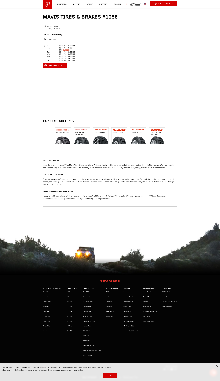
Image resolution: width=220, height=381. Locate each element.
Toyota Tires (46, 326)
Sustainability (147, 306)
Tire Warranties (128, 302)
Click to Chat (166, 292)
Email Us (164, 297)
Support (103, 4)
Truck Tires (86, 336)
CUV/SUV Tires (87, 331)
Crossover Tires (87, 306)
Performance (99, 132)
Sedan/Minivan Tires (89, 321)
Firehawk (109, 302)
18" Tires (69, 306)
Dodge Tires (47, 302)
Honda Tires (46, 316)
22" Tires (69, 292)
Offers (76, 4)
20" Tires (69, 297)
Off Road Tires (87, 311)
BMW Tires (46, 292)
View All (45, 331)
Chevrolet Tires (47, 297)
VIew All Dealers (167, 306)
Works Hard (118, 132)
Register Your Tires (129, 297)
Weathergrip (110, 311)
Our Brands (146, 316)
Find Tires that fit (56, 65)
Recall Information (148, 321)
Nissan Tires (46, 321)
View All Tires (87, 292)
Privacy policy (77, 370)
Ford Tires (46, 306)
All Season (109, 292)
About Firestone (148, 292)
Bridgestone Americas (150, 311)
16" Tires (69, 316)
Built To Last (137, 132)
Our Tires (62, 4)
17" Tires (69, 311)
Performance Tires (88, 345)
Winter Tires (86, 340)
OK (110, 375)
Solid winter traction (156, 133)
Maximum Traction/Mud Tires (92, 350)
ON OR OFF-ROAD (62, 132)
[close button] (217, 366)
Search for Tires (165, 4)
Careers (145, 302)
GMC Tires (46, 311)
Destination (109, 297)
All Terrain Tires (87, 316)
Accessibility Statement (131, 331)
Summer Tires (87, 326)
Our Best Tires (87, 297)
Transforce (109, 306)
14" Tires (69, 326)
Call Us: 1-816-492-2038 (169, 302)
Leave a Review (87, 355)
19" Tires (69, 302)
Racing (117, 4)
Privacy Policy (128, 316)
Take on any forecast (80, 133)
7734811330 (51, 39)
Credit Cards (127, 306)
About (90, 4)
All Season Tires (87, 302)
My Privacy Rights (129, 326)
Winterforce (109, 316)
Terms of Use (127, 311)
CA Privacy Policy (129, 321)
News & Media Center (150, 297)
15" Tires (69, 321)
